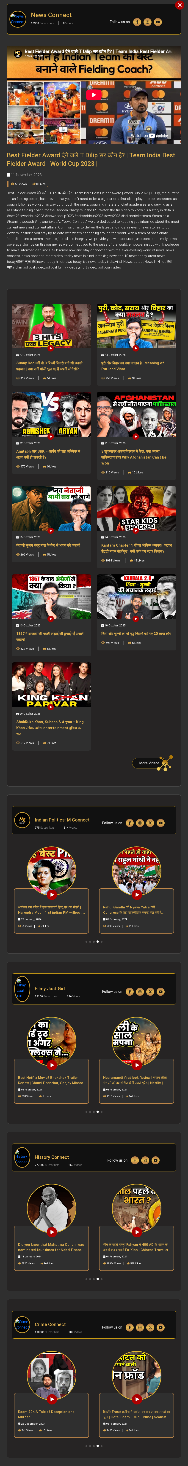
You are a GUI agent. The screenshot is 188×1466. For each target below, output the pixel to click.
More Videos (149, 763)
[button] (86, 942)
